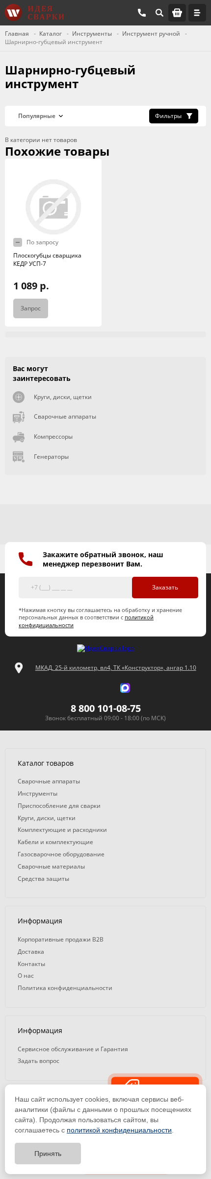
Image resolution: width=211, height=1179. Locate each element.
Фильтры (168, 116)
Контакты (31, 964)
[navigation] (197, 13)
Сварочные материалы (51, 866)
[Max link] (125, 688)
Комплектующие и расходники (62, 829)
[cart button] (177, 13)
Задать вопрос (38, 1061)
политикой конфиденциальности (119, 1130)
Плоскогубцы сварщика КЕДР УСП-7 (47, 259)
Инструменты (37, 793)
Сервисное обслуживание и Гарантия (73, 1049)
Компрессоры (53, 436)
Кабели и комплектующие (55, 842)
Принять (47, 1153)
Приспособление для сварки (59, 806)
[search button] (159, 13)
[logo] (105, 648)
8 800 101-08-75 (106, 708)
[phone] (142, 13)
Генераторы (51, 456)
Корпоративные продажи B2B (61, 939)
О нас (26, 975)
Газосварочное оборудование (61, 854)
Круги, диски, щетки (63, 397)
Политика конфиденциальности (65, 988)
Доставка (31, 951)
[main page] (34, 12)
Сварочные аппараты (65, 416)
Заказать (165, 587)
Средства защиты (43, 878)
